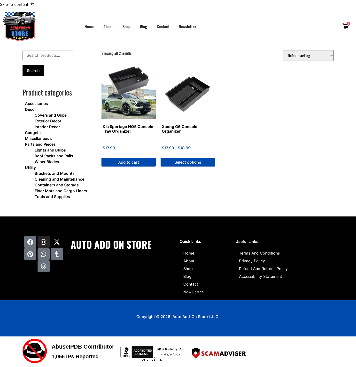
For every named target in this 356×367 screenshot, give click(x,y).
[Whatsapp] (44, 254)
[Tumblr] (57, 254)
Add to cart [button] (128, 162)
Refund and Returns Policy (263, 268)
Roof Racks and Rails (54, 155)
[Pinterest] (30, 254)
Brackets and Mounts (55, 173)
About (108, 26)
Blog (143, 26)
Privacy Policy (252, 260)
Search (33, 70)
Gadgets (33, 132)
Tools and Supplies (52, 196)
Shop (126, 26)
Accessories (36, 103)
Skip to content (15, 4)
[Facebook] (30, 242)
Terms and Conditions (259, 253)
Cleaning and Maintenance (59, 179)
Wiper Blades (47, 161)
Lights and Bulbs (50, 150)
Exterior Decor (48, 121)
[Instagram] (44, 242)
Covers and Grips (51, 115)
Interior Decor (47, 126)
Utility (30, 167)
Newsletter (187, 26)
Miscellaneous (38, 138)
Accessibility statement (260, 276)
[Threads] (44, 266)
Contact (163, 26)
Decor (30, 109)
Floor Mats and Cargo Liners (61, 190)
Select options (188, 162)
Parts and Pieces (40, 144)
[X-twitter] (57, 242)
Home (89, 26)
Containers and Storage (57, 185)
